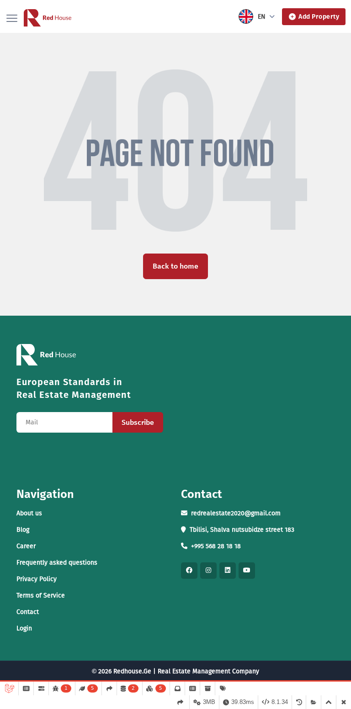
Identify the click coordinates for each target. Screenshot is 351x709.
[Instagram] (208, 570)
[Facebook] (189, 570)
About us (29, 513)
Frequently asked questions (56, 562)
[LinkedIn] (227, 570)
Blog (22, 530)
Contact (27, 612)
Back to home (175, 266)
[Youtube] (247, 570)
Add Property (318, 17)
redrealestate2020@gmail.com (236, 513)
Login (24, 628)
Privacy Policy (36, 579)
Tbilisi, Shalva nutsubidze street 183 (242, 530)
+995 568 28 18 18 (216, 546)
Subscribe (138, 422)
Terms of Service (40, 595)
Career (26, 546)
